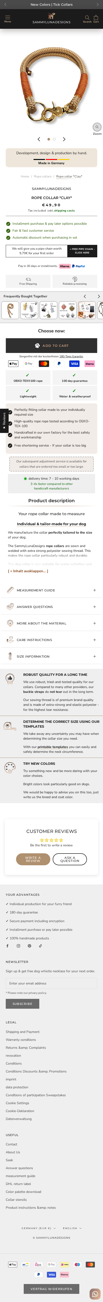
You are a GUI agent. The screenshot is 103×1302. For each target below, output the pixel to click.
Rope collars (43, 176)
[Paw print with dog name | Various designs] (87, 303)
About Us (13, 1152)
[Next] (64, 139)
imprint (11, 1079)
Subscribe (22, 1004)
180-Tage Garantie (71, 356)
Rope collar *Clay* (69, 176)
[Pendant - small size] (68, 303)
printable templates (53, 747)
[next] (99, 297)
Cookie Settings (17, 1103)
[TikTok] (40, 945)
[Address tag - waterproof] (29, 303)
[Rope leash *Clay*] (10, 303)
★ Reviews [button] (4, 421)
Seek (9, 1160)
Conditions (14, 1063)
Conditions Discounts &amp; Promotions (36, 1071)
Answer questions (35, 607)
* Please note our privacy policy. (26, 993)
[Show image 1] (48, 139)
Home (25, 176)
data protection (17, 1087)
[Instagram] (18, 945)
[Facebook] (7, 945)
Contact (11, 1144)
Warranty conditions (21, 1039)
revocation (13, 1055)
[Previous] (38, 139)
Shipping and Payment (23, 1032)
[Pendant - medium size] (48, 303)
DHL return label (18, 1184)
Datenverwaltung (19, 1119)
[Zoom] (97, 127)
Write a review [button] (33, 859)
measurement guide (36, 590)
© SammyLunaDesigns (51, 1237)
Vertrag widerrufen (51, 1289)
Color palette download (23, 1192)
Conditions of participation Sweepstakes (36, 1095)
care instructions (34, 640)
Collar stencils (16, 1199)
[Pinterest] (29, 945)
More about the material (41, 623)
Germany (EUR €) (37, 1228)
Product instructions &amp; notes (31, 1207)
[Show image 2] (54, 139)
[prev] (85, 297)
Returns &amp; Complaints (26, 1047)
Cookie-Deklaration (20, 1111)
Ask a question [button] (70, 859)
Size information (33, 656)
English (70, 1228)
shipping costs (64, 210)
